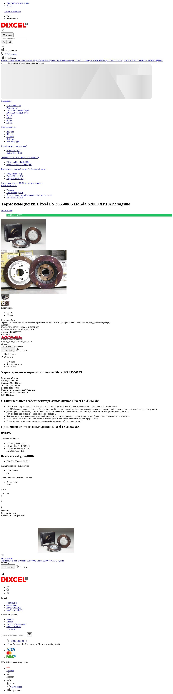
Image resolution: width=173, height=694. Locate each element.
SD (11, 315)
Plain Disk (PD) (13, 150)
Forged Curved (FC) (15, 178)
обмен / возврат (13, 626)
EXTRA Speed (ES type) (17, 113)
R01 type (10, 139)
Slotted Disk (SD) (14, 153)
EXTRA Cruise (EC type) (17, 110)
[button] (2, 47)
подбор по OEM (13, 608)
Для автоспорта (8, 127)
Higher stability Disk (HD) (17, 162)
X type (9, 120)
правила (10, 619)
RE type (10, 134)
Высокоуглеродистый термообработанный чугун (23, 169)
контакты (10, 629)
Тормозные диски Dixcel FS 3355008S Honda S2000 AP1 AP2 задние (32, 561)
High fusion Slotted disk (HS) (19, 164)
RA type (10, 131)
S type (9, 117)
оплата (9, 622)
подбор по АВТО (14, 610)
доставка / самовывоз (16, 624)
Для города (6, 101)
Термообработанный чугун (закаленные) (20, 157)
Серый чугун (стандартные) (14, 146)
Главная (10, 190)
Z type (9, 122)
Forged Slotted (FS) (14, 176)
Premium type (12, 108)
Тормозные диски (14, 192)
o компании (11, 603)
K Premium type (13, 105)
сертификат (11, 605)
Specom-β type (12, 141)
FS (11, 313)
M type (9, 115)
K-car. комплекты (9, 185)
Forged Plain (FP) (14, 174)
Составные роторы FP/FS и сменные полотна (22, 183)
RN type (10, 136)
